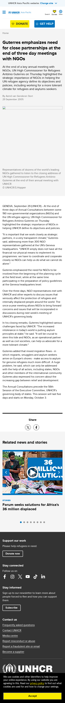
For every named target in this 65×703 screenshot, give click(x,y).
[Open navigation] (4, 12)
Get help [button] (46, 24)
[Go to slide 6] (38, 523)
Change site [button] (46, 3)
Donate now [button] (13, 553)
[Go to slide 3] (28, 523)
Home (5, 33)
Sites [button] (60, 14)
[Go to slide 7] (41, 523)
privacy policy (37, 683)
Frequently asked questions (18, 625)
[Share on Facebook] (36, 427)
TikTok (35, 576)
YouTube (28, 576)
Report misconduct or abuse (18, 641)
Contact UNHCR (11, 630)
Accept (32, 696)
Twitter (20, 576)
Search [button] (47, 14)
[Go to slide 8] (45, 523)
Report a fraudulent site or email (21, 646)
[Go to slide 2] (25, 523)
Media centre (10, 636)
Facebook (4, 576)
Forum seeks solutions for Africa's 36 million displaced (30, 507)
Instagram (12, 576)
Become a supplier (13, 652)
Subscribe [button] (12, 608)
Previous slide (6, 472)
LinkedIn (43, 576)
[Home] (19, 12)
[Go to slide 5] (35, 523)
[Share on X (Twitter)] (28, 427)
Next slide (59, 472)
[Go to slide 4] (31, 523)
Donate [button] (54, 14)
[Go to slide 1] (21, 523)
